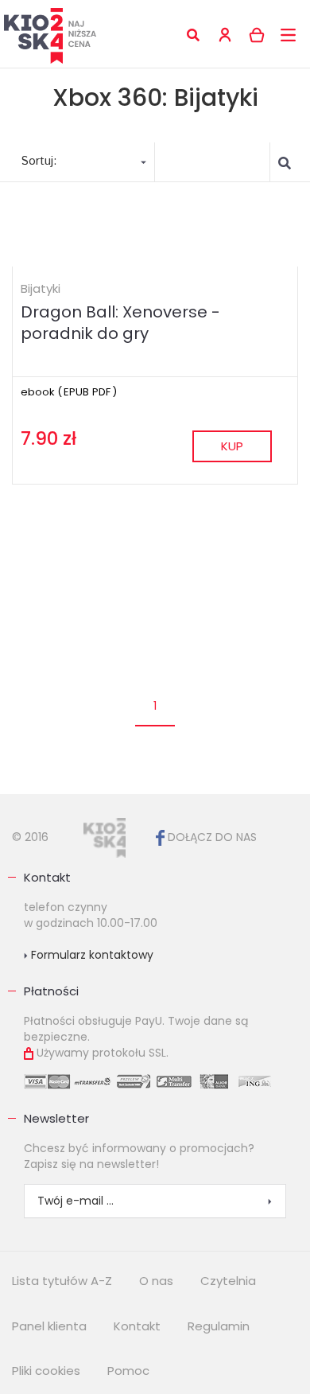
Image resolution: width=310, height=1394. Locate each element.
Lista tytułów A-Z (62, 1280)
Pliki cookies (46, 1370)
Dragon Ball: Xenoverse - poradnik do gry (120, 323)
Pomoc (128, 1370)
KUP (232, 446)
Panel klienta (49, 1326)
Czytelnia (228, 1280)
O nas (156, 1280)
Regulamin (219, 1326)
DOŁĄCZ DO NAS (211, 837)
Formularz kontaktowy (90, 955)
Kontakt (47, 877)
